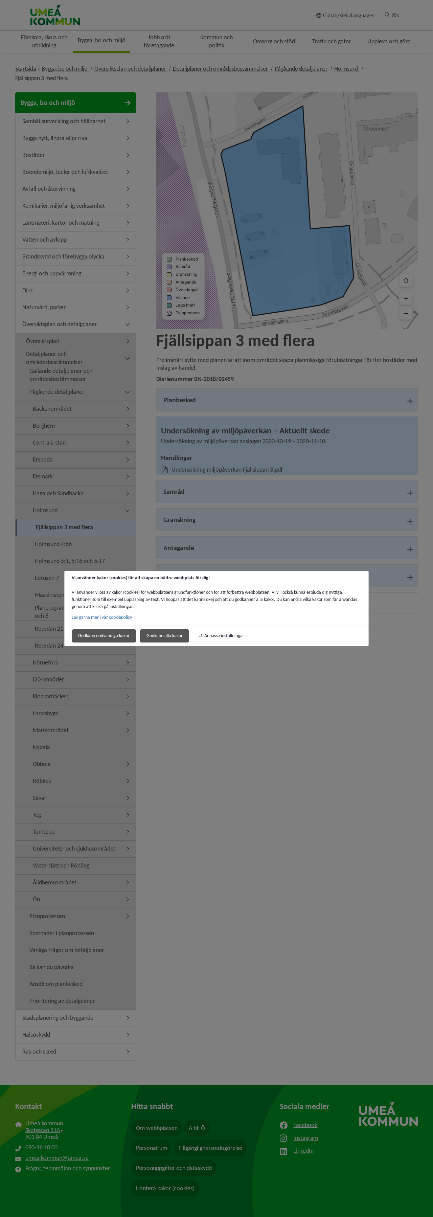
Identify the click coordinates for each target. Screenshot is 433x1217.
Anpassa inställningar (224, 635)
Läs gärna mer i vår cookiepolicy (102, 617)
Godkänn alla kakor (164, 635)
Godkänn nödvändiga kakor (104, 635)
